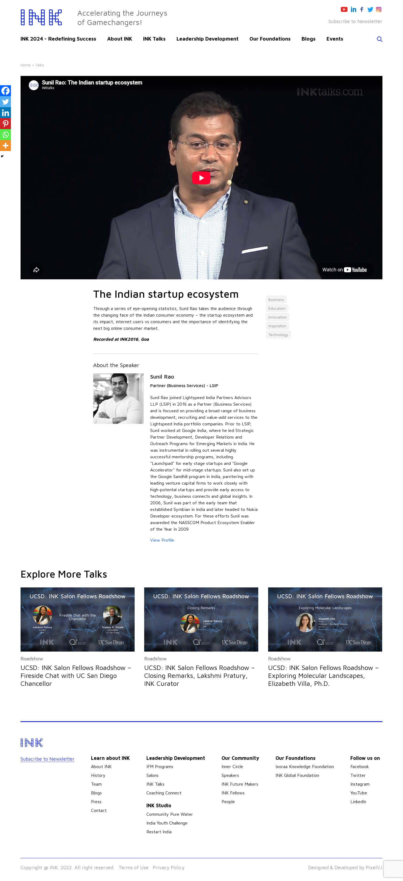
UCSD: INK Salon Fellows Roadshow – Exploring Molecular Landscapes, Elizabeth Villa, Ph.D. (323, 675)
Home (26, 64)
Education (277, 308)
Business (276, 299)
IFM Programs (159, 766)
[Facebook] (5, 90)
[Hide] (2, 156)
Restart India (159, 831)
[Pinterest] (5, 123)
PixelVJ (374, 867)
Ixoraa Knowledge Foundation (305, 766)
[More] (5, 145)
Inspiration (277, 325)
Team (96, 783)
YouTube (358, 792)
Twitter (358, 775)
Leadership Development (208, 39)
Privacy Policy (169, 867)
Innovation (277, 317)
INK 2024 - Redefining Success (58, 39)
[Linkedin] (5, 112)
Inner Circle (232, 766)
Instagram (360, 783)
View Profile (162, 540)
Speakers (230, 775)
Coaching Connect (163, 792)
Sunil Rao (162, 376)
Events (335, 39)
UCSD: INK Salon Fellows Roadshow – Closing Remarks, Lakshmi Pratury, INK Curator (199, 675)
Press (96, 801)
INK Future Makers (240, 783)
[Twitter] (5, 101)
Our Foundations (270, 39)
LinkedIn (358, 801)
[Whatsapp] (5, 134)
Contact (99, 810)
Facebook (359, 766)
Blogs (309, 39)
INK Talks (154, 39)
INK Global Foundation (297, 775)
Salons (152, 775)
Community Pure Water (169, 814)
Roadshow (32, 658)
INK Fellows (233, 792)
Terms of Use (134, 867)
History (98, 775)
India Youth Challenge (167, 822)
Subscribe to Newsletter (355, 21)
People (228, 801)
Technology (278, 334)
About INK (119, 39)
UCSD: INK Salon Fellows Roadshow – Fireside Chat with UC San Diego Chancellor (76, 675)
